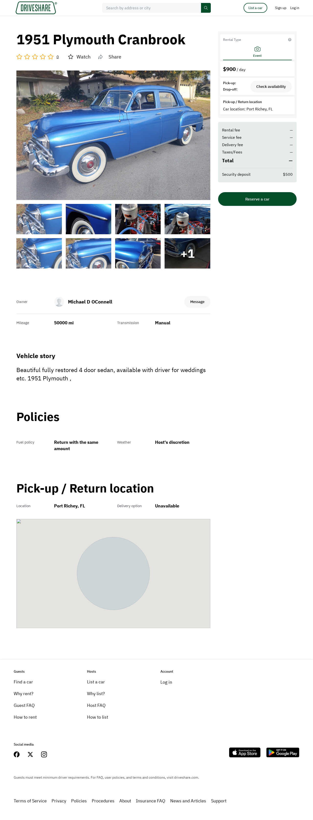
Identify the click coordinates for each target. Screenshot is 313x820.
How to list (97, 717)
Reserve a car (257, 199)
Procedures (103, 801)
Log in (166, 682)
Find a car (23, 682)
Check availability (271, 86)
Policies (79, 801)
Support (218, 801)
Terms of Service (30, 801)
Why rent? (24, 693)
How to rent (25, 717)
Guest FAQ (24, 705)
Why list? (96, 693)
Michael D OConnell (90, 301)
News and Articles (188, 801)
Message (197, 301)
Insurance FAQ (150, 801)
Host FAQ (96, 705)
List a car (255, 8)
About (125, 801)
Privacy (59, 801)
